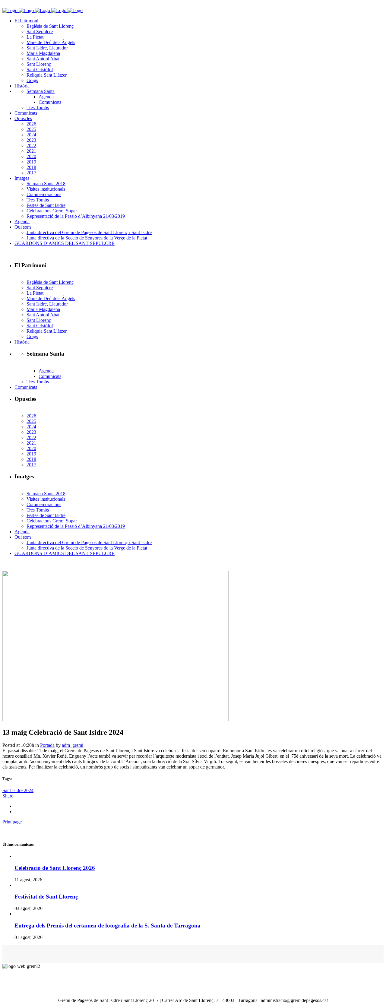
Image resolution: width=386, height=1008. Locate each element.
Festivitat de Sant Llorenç (46, 896)
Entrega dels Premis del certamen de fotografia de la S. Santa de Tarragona (107, 925)
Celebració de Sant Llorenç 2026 (54, 868)
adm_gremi (72, 745)
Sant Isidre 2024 (17, 790)
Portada (47, 745)
